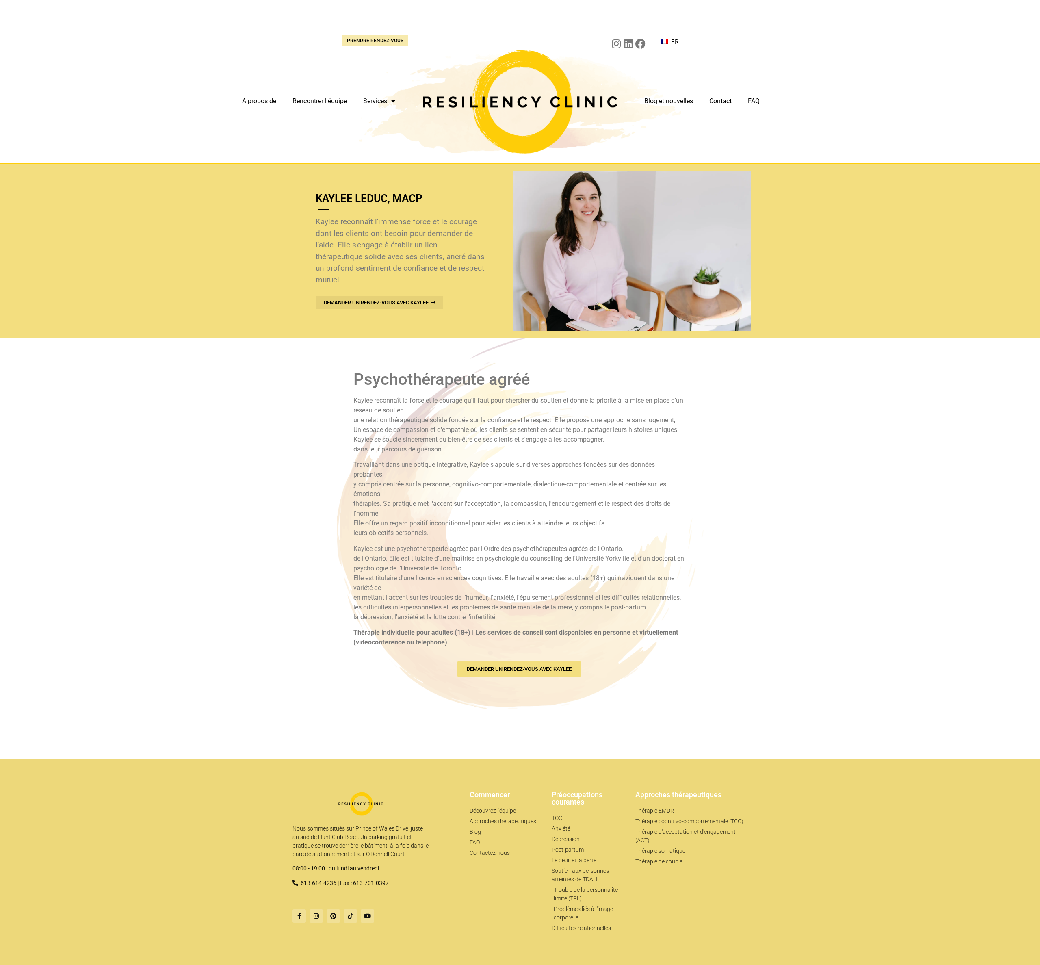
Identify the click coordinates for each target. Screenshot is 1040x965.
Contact (720, 101)
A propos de (259, 101)
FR (674, 42)
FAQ (754, 101)
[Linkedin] (628, 44)
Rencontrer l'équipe (319, 101)
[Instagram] (616, 44)
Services (375, 101)
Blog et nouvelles (668, 101)
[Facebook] (640, 44)
